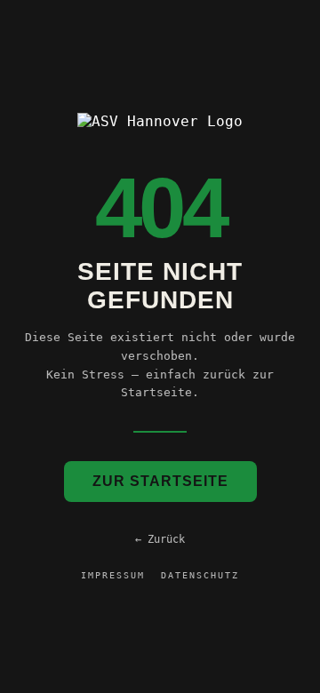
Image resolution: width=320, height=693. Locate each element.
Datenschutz (200, 575)
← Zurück (160, 539)
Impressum (113, 575)
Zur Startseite (160, 481)
